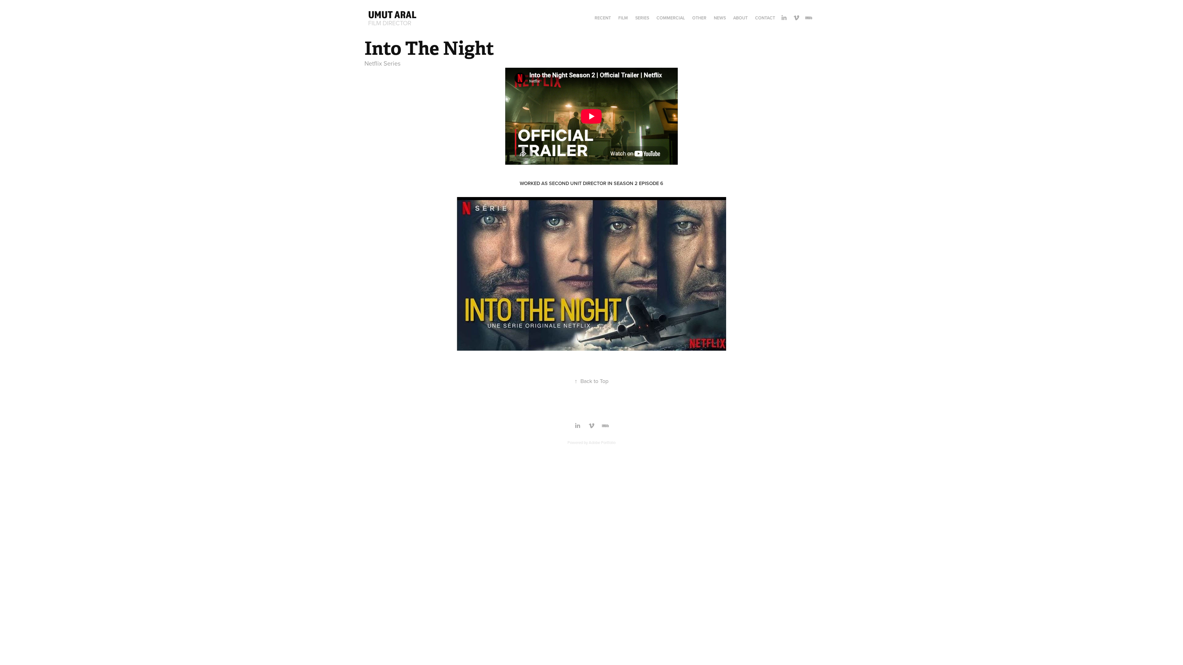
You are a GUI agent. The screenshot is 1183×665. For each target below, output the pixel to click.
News (720, 18)
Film (623, 18)
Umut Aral (392, 14)
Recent (603, 18)
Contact (765, 18)
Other (699, 18)
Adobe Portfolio (602, 442)
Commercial (671, 18)
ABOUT (740, 18)
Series (642, 18)
